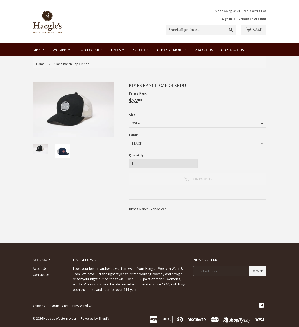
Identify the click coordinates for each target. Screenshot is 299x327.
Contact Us (41, 274)
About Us (204, 49)
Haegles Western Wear (59, 318)
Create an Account (252, 19)
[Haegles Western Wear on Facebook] (261, 306)
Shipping (39, 305)
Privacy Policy (82, 305)
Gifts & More (170, 49)
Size (132, 115)
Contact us (232, 49)
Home (40, 64)
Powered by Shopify (95, 318)
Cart (257, 29)
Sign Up (258, 271)
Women (60, 49)
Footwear (89, 49)
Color (133, 135)
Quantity (136, 155)
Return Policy (59, 305)
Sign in (227, 19)
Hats (116, 49)
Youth (139, 49)
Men (37, 49)
